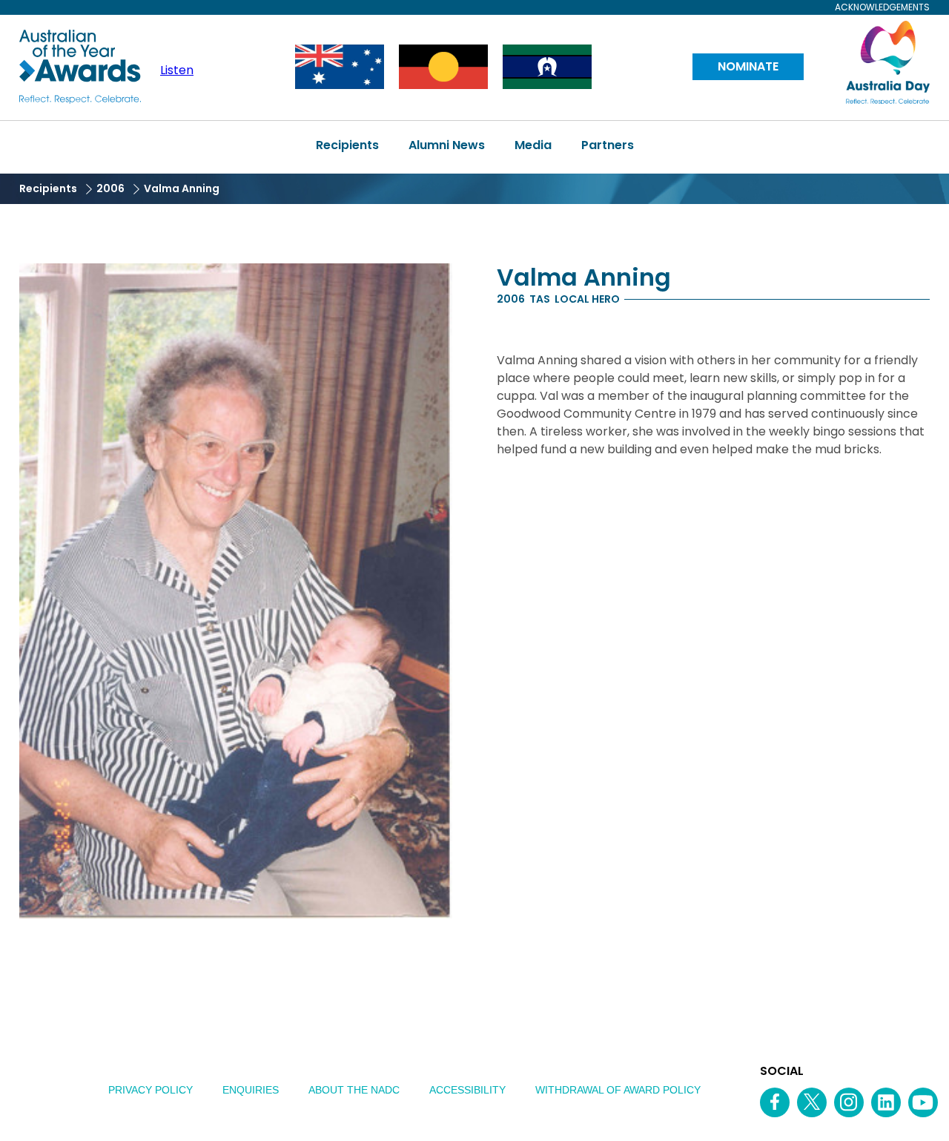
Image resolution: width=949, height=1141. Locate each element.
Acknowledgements (882, 7)
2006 (110, 188)
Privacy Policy (150, 1090)
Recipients (347, 145)
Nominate (748, 66)
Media (533, 145)
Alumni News (447, 145)
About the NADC (354, 1090)
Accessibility (467, 1090)
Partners (607, 145)
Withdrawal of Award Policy (618, 1090)
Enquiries (250, 1090)
